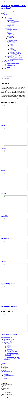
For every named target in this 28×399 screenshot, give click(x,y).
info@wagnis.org (9, 395)
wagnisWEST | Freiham (8, 283)
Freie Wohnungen (8, 76)
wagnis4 (3, 193)
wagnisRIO (4, 261)
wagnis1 (3, 125)
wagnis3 (3, 170)
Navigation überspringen (6, 14)
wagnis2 (3, 148)
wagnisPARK (5, 238)
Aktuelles (6, 74)
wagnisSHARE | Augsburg (9, 306)
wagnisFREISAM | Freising (9, 334)
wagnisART (4, 216)
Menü (2, 13)
